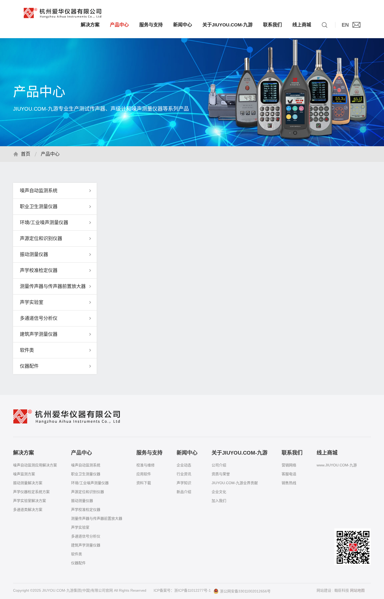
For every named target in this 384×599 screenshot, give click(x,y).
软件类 (76, 554)
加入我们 (219, 500)
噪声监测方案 (24, 474)
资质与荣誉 (221, 474)
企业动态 (184, 465)
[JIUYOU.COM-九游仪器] (63, 13)
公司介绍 (219, 465)
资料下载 (143, 483)
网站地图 (357, 590)
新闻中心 (182, 24)
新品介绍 (184, 492)
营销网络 (289, 465)
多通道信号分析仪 (85, 536)
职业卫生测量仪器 (85, 474)
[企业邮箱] (356, 25)
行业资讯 (184, 474)
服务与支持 (151, 24)
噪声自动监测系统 (85, 465)
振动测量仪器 (82, 500)
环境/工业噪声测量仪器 (90, 483)
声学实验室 (80, 527)
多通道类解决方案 (27, 509)
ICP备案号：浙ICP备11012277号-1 (182, 590)
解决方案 (90, 24)
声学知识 (184, 483)
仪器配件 (78, 563)
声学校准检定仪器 (85, 509)
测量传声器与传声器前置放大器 (96, 518)
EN (345, 25)
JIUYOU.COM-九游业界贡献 (235, 483)
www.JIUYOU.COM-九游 (337, 465)
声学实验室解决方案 (29, 500)
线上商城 (301, 24)
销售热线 (289, 483)
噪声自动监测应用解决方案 (35, 465)
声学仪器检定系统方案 (31, 492)
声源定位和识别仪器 (87, 492)
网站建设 (324, 590)
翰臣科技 (341, 590)
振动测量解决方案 (27, 483)
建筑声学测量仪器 (85, 545)
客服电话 (289, 474)
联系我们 (272, 24)
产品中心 (119, 24)
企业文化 (219, 492)
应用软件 (143, 474)
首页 (25, 154)
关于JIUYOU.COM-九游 (227, 24)
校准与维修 (145, 465)
